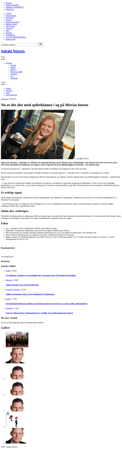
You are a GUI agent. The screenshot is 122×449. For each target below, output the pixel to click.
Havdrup (9, 91)
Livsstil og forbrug (13, 290)
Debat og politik (16, 72)
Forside (8, 20)
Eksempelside (11, 16)
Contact (9, 13)
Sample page (10, 39)
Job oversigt (10, 26)
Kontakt (9, 3)
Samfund (13, 74)
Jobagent (9, 29)
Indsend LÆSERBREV (15, 7)
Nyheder (9, 63)
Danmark (14, 78)
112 (11, 76)
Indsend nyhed (11, 24)
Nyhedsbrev (10, 35)
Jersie (8, 93)
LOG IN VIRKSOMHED (16, 37)
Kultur (12, 67)
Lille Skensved (11, 95)
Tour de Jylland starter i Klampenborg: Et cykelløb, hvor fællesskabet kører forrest (39, 313)
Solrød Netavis (13, 51)
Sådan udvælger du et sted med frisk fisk (22, 285)
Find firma (10, 9)
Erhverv (13, 70)
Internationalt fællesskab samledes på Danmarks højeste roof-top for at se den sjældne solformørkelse (46, 304)
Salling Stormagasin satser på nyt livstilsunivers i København (30, 294)
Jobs (7, 31)
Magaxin (9, 280)
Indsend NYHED (12, 5)
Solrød (8, 88)
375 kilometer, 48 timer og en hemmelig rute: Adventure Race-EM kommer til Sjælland (41, 275)
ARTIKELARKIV (8, 45)
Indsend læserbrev (12, 22)
